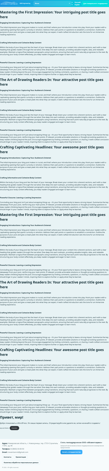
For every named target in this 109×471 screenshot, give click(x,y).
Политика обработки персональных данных (21, 463)
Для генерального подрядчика (95, 3)
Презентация (21, 457)
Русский (77, 2)
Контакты (7, 457)
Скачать (14, 428)
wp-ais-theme (4, 428)
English (77, 5)
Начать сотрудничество (71, 452)
